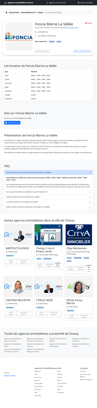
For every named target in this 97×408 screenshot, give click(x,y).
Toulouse (37, 377)
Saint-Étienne (62, 383)
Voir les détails (11, 261)
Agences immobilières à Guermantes (58, 345)
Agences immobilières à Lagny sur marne (12, 340)
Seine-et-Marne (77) (28, 12)
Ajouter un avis (13, 123)
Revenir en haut (9, 375)
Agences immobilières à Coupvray (80, 340)
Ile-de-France (14, 12)
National (37, 371)
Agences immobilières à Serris (12, 345)
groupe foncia (73, 27)
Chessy (40, 12)
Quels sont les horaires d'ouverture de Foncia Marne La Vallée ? (29, 172)
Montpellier (38, 383)
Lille (35, 392)
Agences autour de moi (57, 3)
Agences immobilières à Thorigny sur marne (12, 350)
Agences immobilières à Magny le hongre (35, 350)
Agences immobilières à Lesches (80, 345)
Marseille (37, 395)
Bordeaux (37, 389)
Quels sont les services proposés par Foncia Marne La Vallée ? (28, 207)
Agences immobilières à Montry (58, 340)
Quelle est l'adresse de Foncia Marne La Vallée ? (23, 197)
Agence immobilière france (20, 2)
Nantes (37, 380)
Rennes (60, 374)
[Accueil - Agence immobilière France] (14, 368)
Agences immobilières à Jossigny (35, 345)
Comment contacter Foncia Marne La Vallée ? (22, 202)
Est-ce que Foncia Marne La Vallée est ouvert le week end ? (27, 192)
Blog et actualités (86, 3)
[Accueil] (6, 12)
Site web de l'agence (42, 51)
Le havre (60, 386)
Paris (59, 371)
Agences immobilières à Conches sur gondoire (35, 340)
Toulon (59, 377)
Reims (59, 380)
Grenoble (60, 392)
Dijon (59, 389)
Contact (83, 371)
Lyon (36, 374)
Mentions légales (86, 380)
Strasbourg (38, 386)
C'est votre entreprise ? (83, 51)
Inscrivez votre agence (85, 375)
